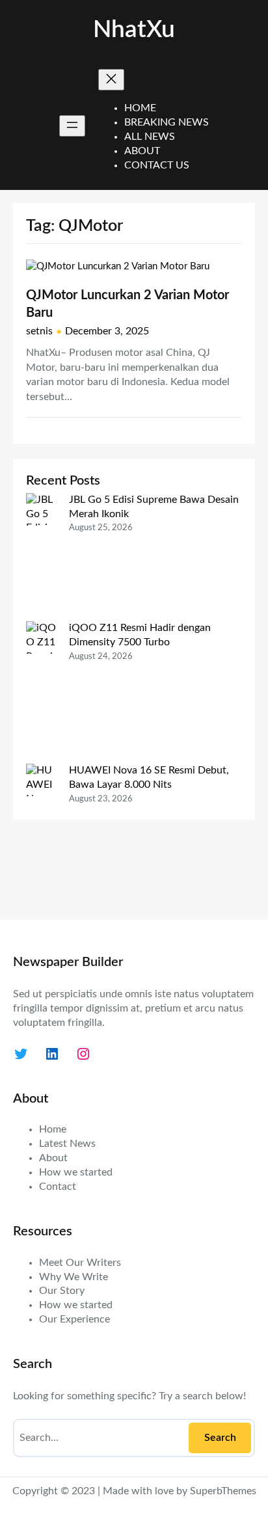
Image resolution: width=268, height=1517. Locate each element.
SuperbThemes (223, 1491)
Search (220, 1437)
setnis (39, 331)
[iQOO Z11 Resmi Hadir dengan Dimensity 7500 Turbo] (42, 692)
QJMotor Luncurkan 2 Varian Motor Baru (127, 304)
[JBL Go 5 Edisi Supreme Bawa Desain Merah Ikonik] (42, 557)
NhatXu (134, 30)
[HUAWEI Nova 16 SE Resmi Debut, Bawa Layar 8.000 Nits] (42, 835)
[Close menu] (111, 79)
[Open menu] (72, 126)
